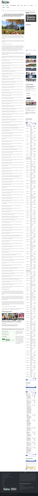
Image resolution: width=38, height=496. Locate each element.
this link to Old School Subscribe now (10, 325)
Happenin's (7, 5)
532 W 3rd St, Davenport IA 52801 (24, 484)
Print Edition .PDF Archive (5, 474)
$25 (2, 332)
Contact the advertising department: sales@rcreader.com (27, 487)
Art (28, 5)
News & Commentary (13, 5)
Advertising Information (5, 475)
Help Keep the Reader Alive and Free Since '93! (13, 329)
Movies (25, 5)
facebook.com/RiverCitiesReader (24, 488)
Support (3, 339)
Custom (8, 332)
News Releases (4, 486)
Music (22, 5)
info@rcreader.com (22, 486)
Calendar (7, 7)
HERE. (14, 306)
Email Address (28, 95)
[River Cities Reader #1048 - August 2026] (31, 37)
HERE (12, 309)
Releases (3, 7)
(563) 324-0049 (21, 485)
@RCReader (21, 489)
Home (3, 5)
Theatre (18, 5)
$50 (4, 332)
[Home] (5, 2)
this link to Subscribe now (30, 113)
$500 (6, 337)
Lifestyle (31, 5)
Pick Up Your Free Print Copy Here (6, 473)
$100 (6, 332)
